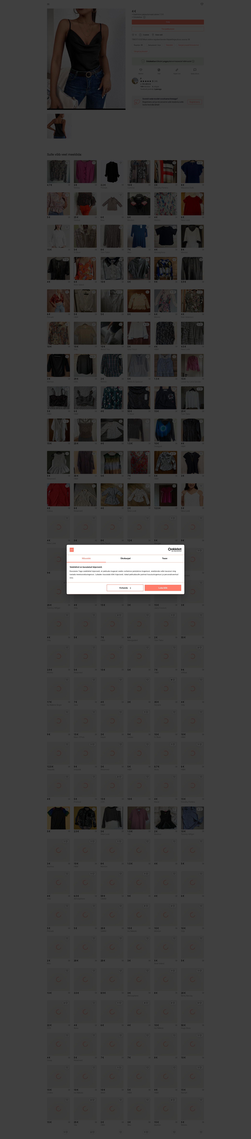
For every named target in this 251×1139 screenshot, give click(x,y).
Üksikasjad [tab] (126, 558)
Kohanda (123, 588)
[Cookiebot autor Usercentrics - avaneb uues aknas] (170, 550)
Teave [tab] (164, 558)
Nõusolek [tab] (86, 558)
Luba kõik (162, 588)
